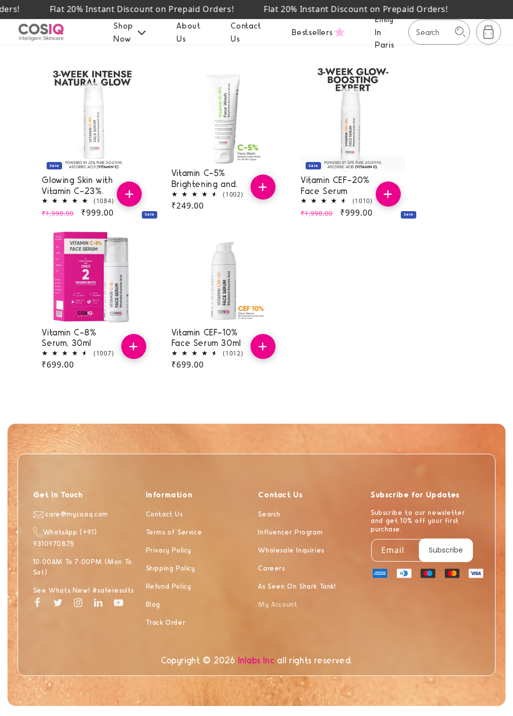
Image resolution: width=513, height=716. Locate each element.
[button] (488, 32)
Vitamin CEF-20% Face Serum (335, 185)
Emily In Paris (384, 32)
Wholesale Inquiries (291, 550)
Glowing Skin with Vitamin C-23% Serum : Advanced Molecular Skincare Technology (78, 185)
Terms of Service (174, 531)
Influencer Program (290, 531)
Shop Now (123, 31)
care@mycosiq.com (76, 513)
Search (269, 513)
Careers (271, 568)
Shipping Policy (170, 568)
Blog (153, 604)
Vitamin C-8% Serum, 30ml (69, 337)
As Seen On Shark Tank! (297, 586)
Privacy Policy (168, 550)
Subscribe (446, 550)
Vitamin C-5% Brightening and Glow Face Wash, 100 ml (205, 178)
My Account (277, 604)
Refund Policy (168, 586)
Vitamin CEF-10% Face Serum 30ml (206, 337)
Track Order (166, 622)
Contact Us (245, 31)
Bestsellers (312, 32)
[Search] (460, 32)
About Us (188, 31)
